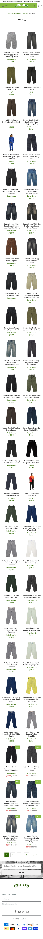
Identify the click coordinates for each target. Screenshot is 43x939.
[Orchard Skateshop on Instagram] (23, 912)
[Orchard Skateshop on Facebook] (15, 912)
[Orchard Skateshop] (21, 5)
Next (33, 855)
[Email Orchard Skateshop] (27, 912)
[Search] (34, 6)
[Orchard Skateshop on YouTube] (19, 912)
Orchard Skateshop (23, 919)
